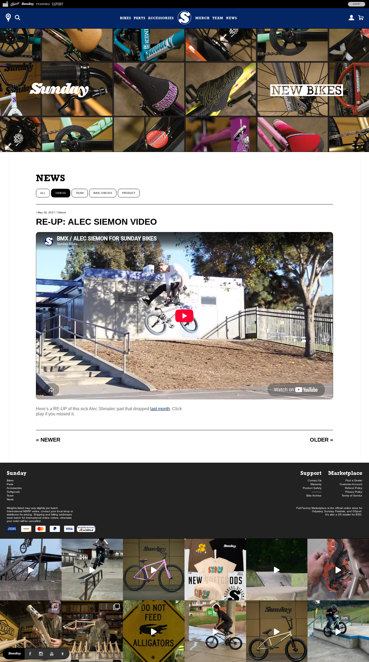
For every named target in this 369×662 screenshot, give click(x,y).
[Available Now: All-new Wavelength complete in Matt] (277, 631)
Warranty (315, 484)
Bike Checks (102, 192)
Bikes (125, 18)
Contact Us (314, 480)
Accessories (161, 18)
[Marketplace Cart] (360, 17)
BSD (358, 514)
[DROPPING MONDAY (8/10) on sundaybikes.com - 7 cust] (92, 631)
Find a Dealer (353, 480)
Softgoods (13, 491)
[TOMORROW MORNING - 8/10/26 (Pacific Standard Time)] (31, 631)
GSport (357, 511)
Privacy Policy (353, 491)
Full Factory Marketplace (311, 508)
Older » (321, 440)
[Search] (17, 17)
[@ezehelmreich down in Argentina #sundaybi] (31, 569)
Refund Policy (353, 487)
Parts (139, 18)
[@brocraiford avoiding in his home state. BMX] (154, 631)
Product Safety (312, 487)
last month (160, 408)
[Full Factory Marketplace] (5, 3)
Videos (60, 192)
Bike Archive (313, 495)
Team (217, 18)
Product (128, 192)
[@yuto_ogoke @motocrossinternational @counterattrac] (92, 569)
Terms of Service (352, 495)
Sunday (16, 473)
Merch (202, 18)
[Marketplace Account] (351, 17)
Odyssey (317, 511)
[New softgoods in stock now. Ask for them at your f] (215, 569)
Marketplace (345, 473)
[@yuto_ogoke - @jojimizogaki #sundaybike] (338, 631)
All (42, 192)
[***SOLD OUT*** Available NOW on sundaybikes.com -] (338, 569)
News (231, 18)
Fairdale (340, 511)
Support (356, 4)
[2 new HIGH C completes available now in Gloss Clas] (154, 569)
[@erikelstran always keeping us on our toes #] (277, 569)
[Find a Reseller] (8, 17)
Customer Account (351, 484)
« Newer (48, 440)
